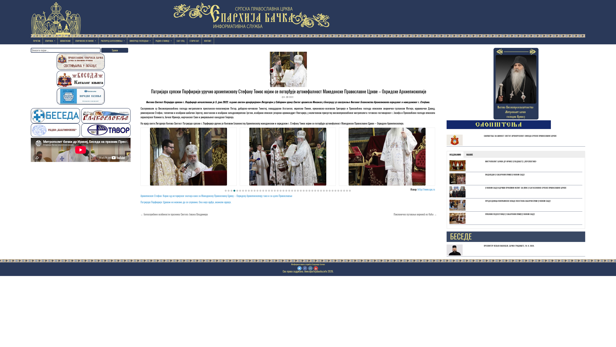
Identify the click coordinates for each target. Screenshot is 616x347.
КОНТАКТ (207, 40)
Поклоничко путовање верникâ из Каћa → (415, 214)
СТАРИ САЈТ (194, 40)
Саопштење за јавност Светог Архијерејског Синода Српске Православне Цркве (520, 136)
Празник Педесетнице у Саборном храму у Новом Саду (510, 214)
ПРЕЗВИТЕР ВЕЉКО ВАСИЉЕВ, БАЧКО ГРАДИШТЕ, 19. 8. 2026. (509, 246)
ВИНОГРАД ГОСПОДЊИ (139, 40)
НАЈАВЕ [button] (469, 154)
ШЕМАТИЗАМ (65, 40)
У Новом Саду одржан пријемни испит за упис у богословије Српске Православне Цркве (525, 188)
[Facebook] (305, 268)
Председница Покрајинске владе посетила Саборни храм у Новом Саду (517, 201)
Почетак (36, 40)
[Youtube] (316, 268)
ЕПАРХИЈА (49, 40)
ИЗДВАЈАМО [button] (455, 154)
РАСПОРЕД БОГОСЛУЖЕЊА (111, 40)
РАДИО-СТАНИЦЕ (162, 40)
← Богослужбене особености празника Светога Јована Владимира (174, 214)
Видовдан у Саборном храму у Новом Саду (504, 174)
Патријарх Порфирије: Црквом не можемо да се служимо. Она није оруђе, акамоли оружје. (186, 202)
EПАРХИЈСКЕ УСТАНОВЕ (84, 40)
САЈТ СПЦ (181, 40)
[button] (226, 191)
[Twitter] (299, 268)
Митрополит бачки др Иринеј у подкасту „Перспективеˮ (511, 161)
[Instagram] (310, 268)
